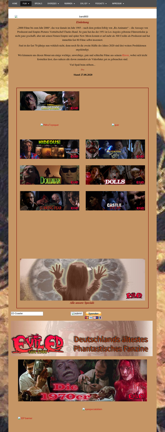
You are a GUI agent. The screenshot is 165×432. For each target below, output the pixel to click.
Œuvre (125, 55)
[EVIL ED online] (82, 338)
